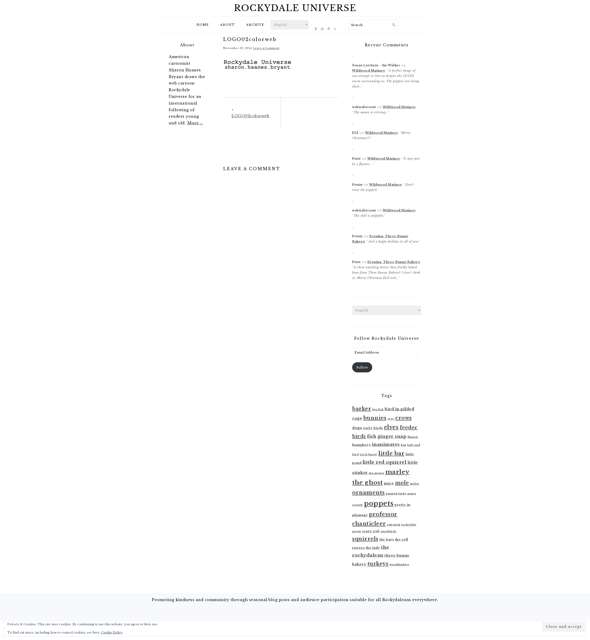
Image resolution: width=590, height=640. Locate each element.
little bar (391, 453)
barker (361, 409)
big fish (378, 409)
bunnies (374, 418)
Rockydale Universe (295, 8)
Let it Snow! (369, 454)
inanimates (386, 444)
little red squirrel (385, 462)
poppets (379, 503)
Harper (413, 436)
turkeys (378, 564)
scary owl (371, 531)
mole (402, 483)
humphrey (361, 445)
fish (371, 436)
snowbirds (388, 531)
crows (403, 418)
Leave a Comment (266, 48)
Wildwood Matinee (368, 70)
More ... (195, 123)
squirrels (365, 538)
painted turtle (396, 493)
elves (391, 427)
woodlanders (399, 564)
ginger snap (392, 436)
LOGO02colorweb (250, 116)
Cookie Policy (112, 632)
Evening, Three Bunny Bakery (393, 262)
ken (403, 445)
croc (390, 418)
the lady (373, 548)
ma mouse (376, 473)
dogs (357, 428)
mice (389, 483)
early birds (373, 428)
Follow (362, 367)
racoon (393, 524)
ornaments (368, 492)
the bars (386, 539)
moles (414, 483)
